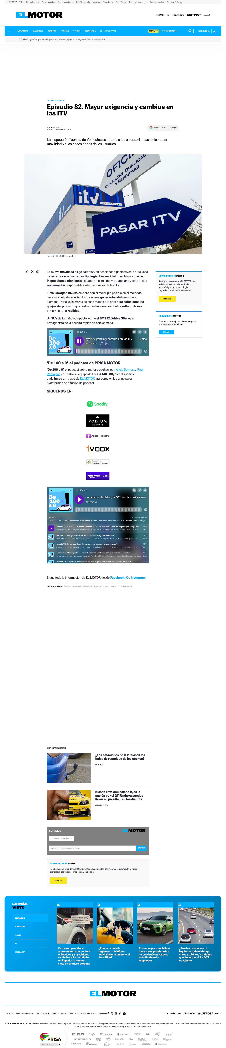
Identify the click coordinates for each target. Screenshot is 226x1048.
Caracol (167, 1034)
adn (156, 1034)
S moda (132, 1044)
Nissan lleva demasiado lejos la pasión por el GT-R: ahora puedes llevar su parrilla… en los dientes (119, 795)
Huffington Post (82, 1039)
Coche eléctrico (157, 2)
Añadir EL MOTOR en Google (165, 128)
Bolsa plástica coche (138, 2)
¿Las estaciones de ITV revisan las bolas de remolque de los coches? (120, 756)
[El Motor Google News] (124, 1013)
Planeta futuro (154, 1039)
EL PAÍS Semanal (142, 1039)
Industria (112, 586)
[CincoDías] (178, 15)
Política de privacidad (25, 1014)
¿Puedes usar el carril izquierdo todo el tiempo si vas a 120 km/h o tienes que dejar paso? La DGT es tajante (195, 954)
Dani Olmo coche (83, 2)
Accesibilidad (80, 1014)
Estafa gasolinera (65, 2)
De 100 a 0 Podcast (56, 100)
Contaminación (32, 2)
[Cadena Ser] (207, 15)
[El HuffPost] (194, 15)
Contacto (91, 1014)
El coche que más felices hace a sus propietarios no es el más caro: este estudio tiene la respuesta (155, 954)
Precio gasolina (48, 2)
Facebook (117, 577)
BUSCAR (166, 332)
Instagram (138, 577)
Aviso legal (10, 1014)
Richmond (76, 1044)
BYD (21, 2)
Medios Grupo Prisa (50, 1044)
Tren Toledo (121, 2)
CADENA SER (20, 952)
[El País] (160, 15)
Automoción (69, 586)
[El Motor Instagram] (116, 1013)
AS (16, 944)
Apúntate (58, 881)
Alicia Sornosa (125, 369)
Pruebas (65, 31)
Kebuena (165, 1039)
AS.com (146, 1034)
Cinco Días (120, 1039)
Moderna (91, 1044)
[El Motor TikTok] (120, 1013)
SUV (124, 586)
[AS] (168, 15)
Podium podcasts (106, 1044)
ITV (119, 586)
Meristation (161, 1044)
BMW (129, 586)
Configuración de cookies (46, 1014)
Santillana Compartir (123, 1034)
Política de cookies (65, 1014)
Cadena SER (136, 1034)
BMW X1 (80, 586)
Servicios (153, 31)
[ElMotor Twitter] (112, 1013)
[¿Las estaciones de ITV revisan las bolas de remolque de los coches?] (69, 768)
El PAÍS (78, 1034)
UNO (99, 1039)
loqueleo (146, 1044)
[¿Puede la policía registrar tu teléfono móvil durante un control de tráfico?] (115, 942)
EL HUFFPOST (20, 926)
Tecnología (90, 31)
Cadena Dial (131, 1039)
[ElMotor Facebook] (108, 1013)
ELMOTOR (20, 918)
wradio (108, 1039)
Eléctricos (38, 31)
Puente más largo (174, 2)
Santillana (107, 1034)
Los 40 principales (92, 1034)
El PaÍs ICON (119, 1044)
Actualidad (23, 31)
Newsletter (110, 31)
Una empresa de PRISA (51, 1037)
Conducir (52, 31)
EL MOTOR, (88, 378)
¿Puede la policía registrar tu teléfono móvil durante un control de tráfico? (114, 953)
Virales (76, 31)
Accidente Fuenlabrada (103, 2)
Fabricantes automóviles (96, 586)
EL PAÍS (18, 935)
